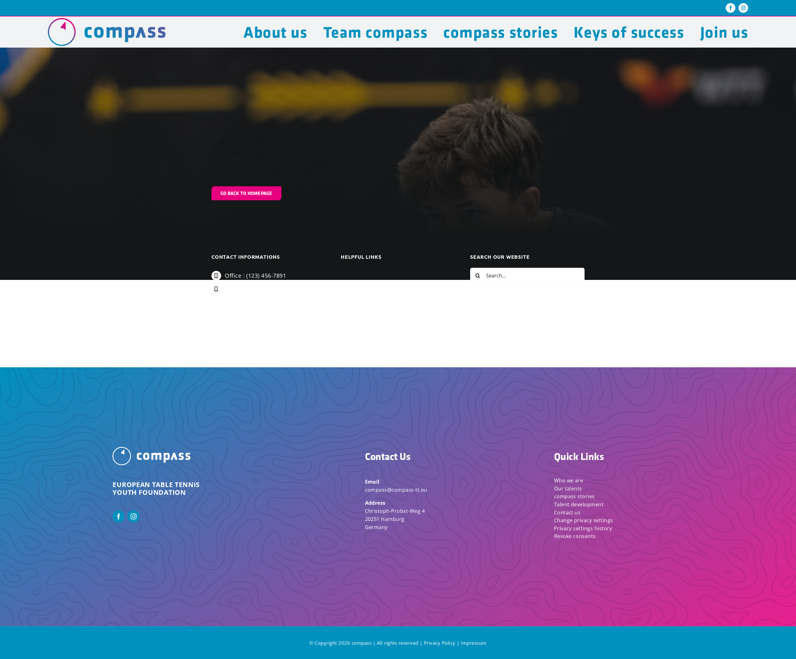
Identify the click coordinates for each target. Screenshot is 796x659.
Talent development (579, 504)
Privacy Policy (440, 643)
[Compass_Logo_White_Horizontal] (151, 449)
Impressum (473, 643)
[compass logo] (107, 20)
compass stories (574, 496)
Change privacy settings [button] (583, 520)
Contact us (567, 512)
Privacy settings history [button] (583, 528)
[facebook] (730, 8)
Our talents (568, 488)
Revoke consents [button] (575, 536)
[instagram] (743, 8)
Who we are (568, 480)
